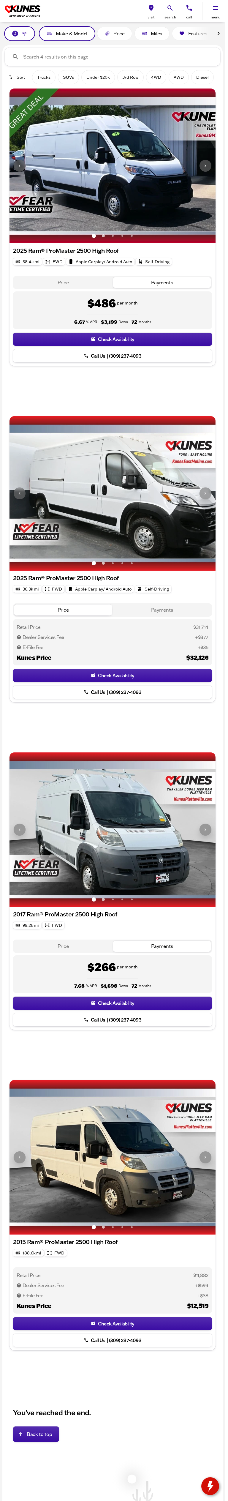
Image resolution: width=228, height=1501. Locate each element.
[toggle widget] (210, 1486)
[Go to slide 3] (112, 235)
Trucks (43, 77)
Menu (215, 17)
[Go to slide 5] (131, 235)
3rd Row (130, 77)
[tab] (63, 282)
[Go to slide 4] (122, 235)
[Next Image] (205, 166)
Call (189, 17)
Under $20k (98, 77)
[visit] (151, 8)
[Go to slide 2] (103, 235)
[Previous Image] (20, 166)
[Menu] (215, 8)
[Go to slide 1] (93, 235)
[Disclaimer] (19, 637)
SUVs (68, 77)
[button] (151, 11)
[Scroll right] (218, 34)
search (170, 17)
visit (151, 17)
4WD (156, 77)
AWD (179, 77)
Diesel (202, 77)
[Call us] (189, 8)
